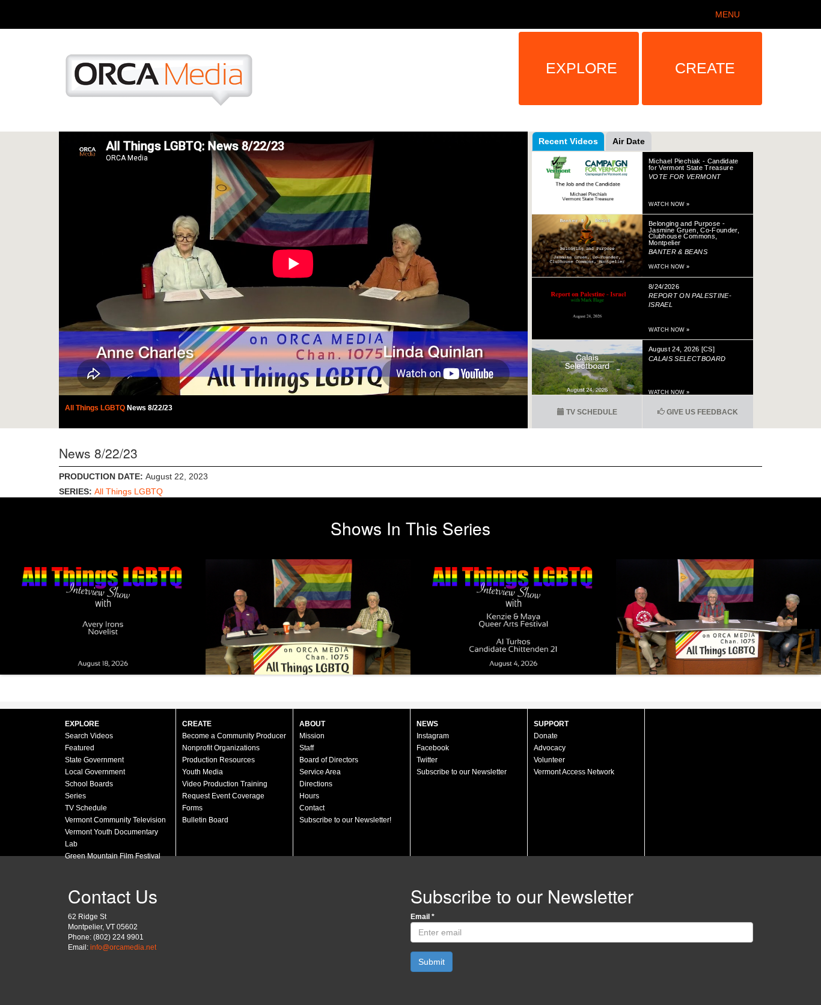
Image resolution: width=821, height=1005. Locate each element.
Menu (727, 14)
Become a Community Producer (234, 736)
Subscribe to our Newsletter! (345, 820)
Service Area (320, 772)
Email (422, 916)
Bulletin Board (205, 820)
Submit (431, 962)
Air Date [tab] (628, 141)
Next (809, 617)
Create (705, 67)
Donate (546, 736)
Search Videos (89, 736)
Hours (309, 796)
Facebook (433, 748)
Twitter (427, 760)
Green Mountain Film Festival (112, 856)
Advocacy (550, 748)
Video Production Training (224, 784)
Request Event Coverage (223, 796)
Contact (312, 808)
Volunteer (549, 760)
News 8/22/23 (149, 408)
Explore (581, 67)
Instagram (433, 736)
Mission (312, 736)
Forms (192, 808)
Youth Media (202, 772)
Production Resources (218, 760)
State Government (94, 760)
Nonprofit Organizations (221, 748)
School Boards (89, 784)
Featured (79, 748)
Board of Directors (328, 760)
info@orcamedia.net (123, 947)
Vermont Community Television (115, 820)
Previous (12, 617)
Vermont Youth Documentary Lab (111, 838)
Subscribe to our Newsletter (462, 772)
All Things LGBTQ (96, 408)
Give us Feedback (701, 412)
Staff (306, 748)
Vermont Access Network (574, 772)
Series (75, 796)
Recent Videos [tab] (568, 141)
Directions (315, 784)
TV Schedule (590, 412)
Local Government (95, 772)
